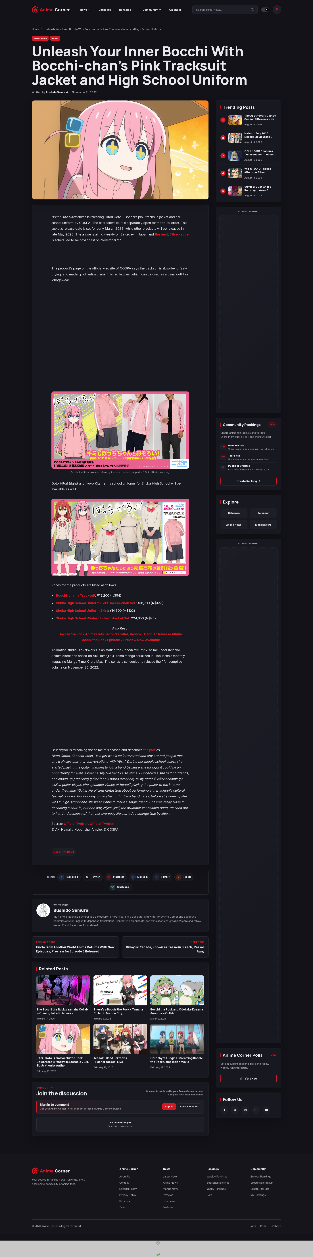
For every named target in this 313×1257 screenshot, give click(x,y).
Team (122, 1207)
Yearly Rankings (216, 1188)
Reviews (168, 1194)
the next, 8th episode (172, 234)
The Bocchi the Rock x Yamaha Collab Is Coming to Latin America (62, 1011)
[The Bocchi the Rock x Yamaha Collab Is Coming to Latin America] (63, 990)
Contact (124, 1182)
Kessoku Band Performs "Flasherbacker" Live (110, 1060)
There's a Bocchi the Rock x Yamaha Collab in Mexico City (118, 1011)
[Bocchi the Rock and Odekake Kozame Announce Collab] (177, 990)
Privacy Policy (127, 1194)
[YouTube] (256, 1110)
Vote (274, 1055)
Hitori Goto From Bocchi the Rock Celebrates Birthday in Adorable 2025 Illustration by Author (62, 1061)
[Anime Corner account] (277, 9)
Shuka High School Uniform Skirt (82, 611)
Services (124, 1201)
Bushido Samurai (57, 92)
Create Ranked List (262, 1182)
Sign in (169, 1106)
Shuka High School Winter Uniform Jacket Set (92, 618)
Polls (209, 1194)
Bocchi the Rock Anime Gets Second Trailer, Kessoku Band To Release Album (120, 634)
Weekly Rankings (217, 1176)
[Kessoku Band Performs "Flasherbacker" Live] (120, 1039)
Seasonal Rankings (218, 1182)
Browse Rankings (261, 1176)
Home (35, 29)
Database (105, 9)
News (55, 38)
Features (168, 1207)
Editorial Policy (128, 1188)
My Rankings (258, 1194)
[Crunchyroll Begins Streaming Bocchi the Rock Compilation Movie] (177, 1039)
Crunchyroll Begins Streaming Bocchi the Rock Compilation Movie (176, 1060)
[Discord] (266, 1110)
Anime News (40, 38)
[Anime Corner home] (51, 9)
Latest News (170, 1176)
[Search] (252, 9)
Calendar (175, 9)
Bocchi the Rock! (64, 851)
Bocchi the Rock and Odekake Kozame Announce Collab (176, 1011)
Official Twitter (76, 824)
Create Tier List (260, 1188)
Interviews (169, 1201)
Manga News (263, 524)
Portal (253, 1226)
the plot (149, 750)
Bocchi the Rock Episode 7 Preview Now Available (120, 640)
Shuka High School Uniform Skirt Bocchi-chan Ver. (96, 603)
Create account (189, 1106)
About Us (124, 1176)
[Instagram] (245, 1110)
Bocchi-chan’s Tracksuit (75, 595)
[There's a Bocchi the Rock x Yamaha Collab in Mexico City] (120, 990)
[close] (158, 1243)
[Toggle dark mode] (265, 9)
